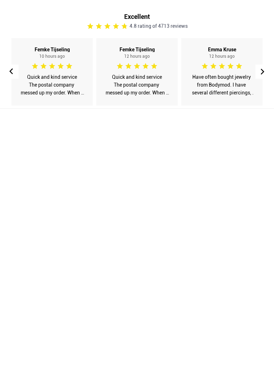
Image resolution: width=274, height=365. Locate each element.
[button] (262, 72)
